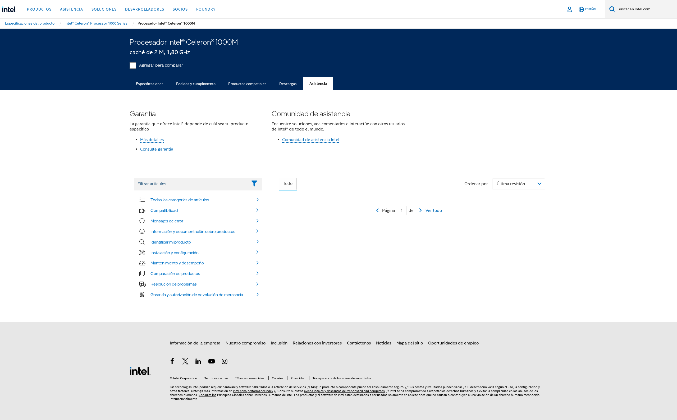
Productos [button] (39, 9)
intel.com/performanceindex (253, 391)
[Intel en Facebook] (172, 362)
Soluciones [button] (104, 9)
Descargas (288, 83)
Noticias (383, 343)
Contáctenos (359, 343)
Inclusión (279, 343)
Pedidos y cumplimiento (196, 83)
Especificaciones (149, 83)
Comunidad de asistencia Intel (310, 139)
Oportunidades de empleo (453, 343)
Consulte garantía (156, 149)
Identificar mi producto (170, 242)
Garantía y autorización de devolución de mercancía (196, 294)
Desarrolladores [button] (144, 9)
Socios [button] (180, 9)
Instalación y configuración (174, 252)
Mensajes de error (166, 220)
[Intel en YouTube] (211, 362)
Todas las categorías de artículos (179, 199)
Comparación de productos (175, 273)
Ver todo (434, 210)
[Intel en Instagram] (224, 362)
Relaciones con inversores (317, 343)
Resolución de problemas (173, 284)
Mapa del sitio (409, 343)
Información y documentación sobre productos (192, 231)
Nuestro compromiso (246, 343)
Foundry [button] (206, 9)
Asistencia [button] (71, 9)
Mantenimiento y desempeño (177, 262)
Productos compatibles (247, 83)
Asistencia (318, 83)
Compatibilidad (164, 210)
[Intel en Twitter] (185, 362)
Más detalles (152, 139)
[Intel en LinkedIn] (198, 362)
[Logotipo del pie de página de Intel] (140, 370)
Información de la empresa (195, 343)
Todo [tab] (287, 183)
